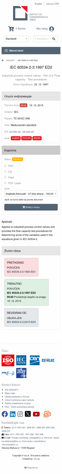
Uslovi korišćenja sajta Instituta (19, 399)
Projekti (10, 60)
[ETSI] (8, 372)
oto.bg (37, 458)
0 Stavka (20, 28)
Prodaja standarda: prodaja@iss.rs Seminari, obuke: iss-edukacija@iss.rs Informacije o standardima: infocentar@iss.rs (31, 441)
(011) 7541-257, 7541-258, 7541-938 (26, 434)
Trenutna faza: (11, 105)
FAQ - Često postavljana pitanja (19, 406)
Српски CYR (52, 3)
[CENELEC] (48, 360)
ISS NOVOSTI (11, 389)
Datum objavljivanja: (23, 84)
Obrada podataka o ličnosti (17, 396)
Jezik (6, 188)
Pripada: (8, 118)
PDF (11, 166)
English (38, 3)
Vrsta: (7, 125)
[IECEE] (21, 372)
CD (10, 171)
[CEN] (34, 360)
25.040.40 (28, 131)
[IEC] (21, 360)
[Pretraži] (54, 39)
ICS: (6, 131)
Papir (11, 177)
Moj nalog (42, 28)
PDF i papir (14, 183)
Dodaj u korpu (32, 207)
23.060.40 (15, 131)
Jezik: (7, 138)
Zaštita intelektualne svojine (18, 403)
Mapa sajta (10, 393)
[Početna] (2, 60)
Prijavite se (32, 467)
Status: (7, 159)
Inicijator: (8, 111)
